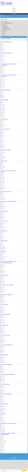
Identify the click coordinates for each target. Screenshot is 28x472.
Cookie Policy (12, 458)
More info (4, 471)
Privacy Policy (20, 458)
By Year (4, 36)
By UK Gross (11, 36)
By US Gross (17, 36)
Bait (16, 13)
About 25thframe (8, 458)
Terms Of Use (16, 458)
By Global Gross (23, 36)
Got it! (24, 470)
